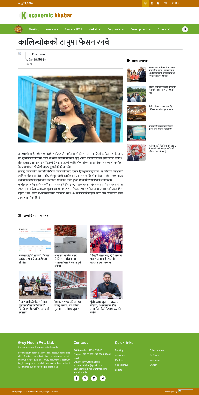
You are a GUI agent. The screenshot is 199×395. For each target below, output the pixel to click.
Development (139, 29)
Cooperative (121, 365)
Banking (34, 29)
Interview (155, 360)
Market (93, 29)
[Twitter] (152, 3)
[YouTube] (158, 3)
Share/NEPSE (73, 29)
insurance (120, 355)
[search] (185, 29)
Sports (118, 370)
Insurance (51, 29)
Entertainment (157, 350)
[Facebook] (145, 3)
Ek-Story (154, 355)
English (153, 365)
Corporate (114, 29)
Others (162, 29)
